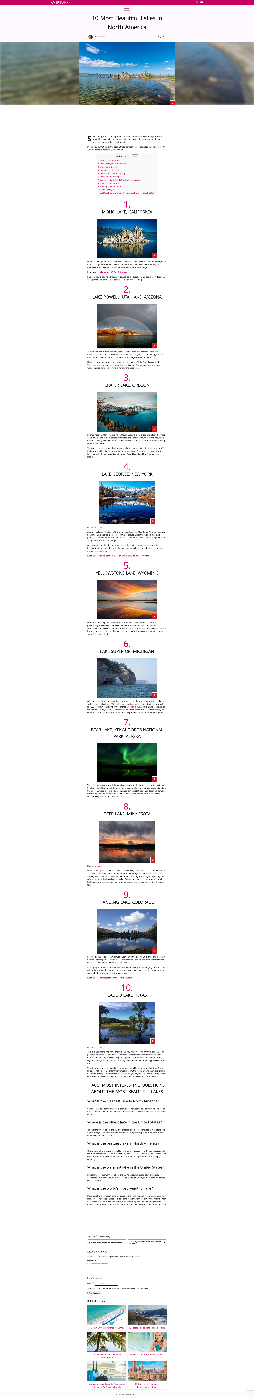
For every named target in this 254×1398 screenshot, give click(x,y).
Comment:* (91, 1260)
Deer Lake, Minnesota (108, 183)
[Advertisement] (127, 119)
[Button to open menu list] (201, 2)
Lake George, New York (109, 170)
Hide (135, 156)
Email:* (90, 1283)
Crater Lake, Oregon (108, 167)
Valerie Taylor (100, 37)
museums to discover (96, 551)
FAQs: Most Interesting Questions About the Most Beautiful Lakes (127, 193)
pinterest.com (97, 527)
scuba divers (130, 451)
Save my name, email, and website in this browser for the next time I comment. (118, 1288)
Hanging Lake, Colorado (109, 186)
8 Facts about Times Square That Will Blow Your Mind (124, 555)
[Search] (196, 2)
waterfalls (131, 706)
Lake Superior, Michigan (109, 176)
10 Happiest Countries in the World (115, 977)
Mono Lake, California (108, 160)
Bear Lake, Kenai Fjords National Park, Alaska (119, 180)
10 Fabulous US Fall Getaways (113, 272)
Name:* (90, 1278)
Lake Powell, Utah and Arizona (112, 163)
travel (127, 8)
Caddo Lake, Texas (107, 189)
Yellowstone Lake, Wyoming (111, 173)
